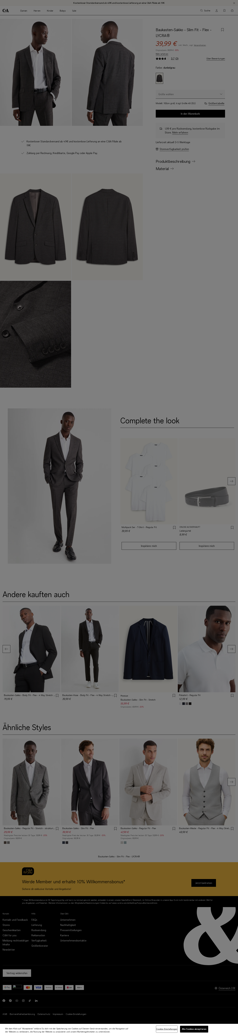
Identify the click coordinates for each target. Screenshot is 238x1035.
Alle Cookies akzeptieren (194, 1029)
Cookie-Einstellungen (166, 1029)
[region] (119, 1029)
